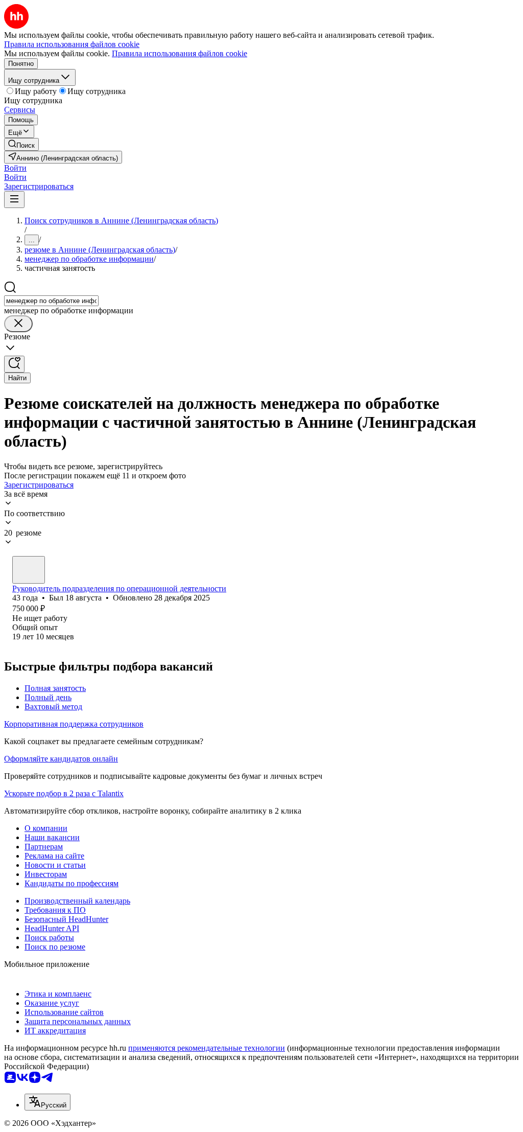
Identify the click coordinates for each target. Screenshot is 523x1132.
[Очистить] (18, 323)
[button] (15, 168)
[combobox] (51, 300)
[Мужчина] (28, 570)
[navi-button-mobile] (14, 199)
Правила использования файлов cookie (179, 53)
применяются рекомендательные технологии (206, 1048)
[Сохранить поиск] (14, 364)
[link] (21, 144)
